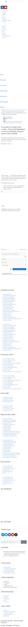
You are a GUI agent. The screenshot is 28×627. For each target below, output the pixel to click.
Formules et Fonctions (8, 302)
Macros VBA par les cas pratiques (10, 435)
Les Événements (6, 428)
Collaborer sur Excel (7, 320)
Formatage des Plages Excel (9, 298)
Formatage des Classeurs (8, 307)
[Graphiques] (1, 88)
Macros (4, 14)
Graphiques (3, 91)
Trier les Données (6, 314)
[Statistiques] (1, 98)
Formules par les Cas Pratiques (11, 121)
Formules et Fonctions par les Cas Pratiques (12, 371)
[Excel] (1, 71)
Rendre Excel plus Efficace (8, 301)
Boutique (4, 18)
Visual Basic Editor (7, 430)
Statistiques (4, 102)
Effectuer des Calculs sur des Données (11, 311)
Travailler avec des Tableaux (9, 310)
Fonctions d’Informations (8, 364)
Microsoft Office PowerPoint (9, 468)
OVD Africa (15, 625)
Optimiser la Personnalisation (9, 300)
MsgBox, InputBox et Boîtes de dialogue (11, 431)
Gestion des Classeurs (7, 305)
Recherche (3, 96)
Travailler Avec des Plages (8, 297)
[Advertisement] (14, 55)
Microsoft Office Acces (8, 467)
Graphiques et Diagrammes (9, 424)
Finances (3, 80)
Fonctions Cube (6, 370)
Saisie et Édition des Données (9, 295)
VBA (3, 16)
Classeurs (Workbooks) (8, 418)
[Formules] (1, 82)
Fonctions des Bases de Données (10, 367)
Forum (3, 17)
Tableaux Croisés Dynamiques (9, 317)
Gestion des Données (7, 423)
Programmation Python (8, 471)
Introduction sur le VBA (8, 397)
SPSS (4, 473)
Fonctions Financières (7, 368)
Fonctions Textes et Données (9, 360)
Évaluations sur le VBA (7, 401)
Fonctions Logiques (7, 361)
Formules (4, 13)
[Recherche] (1, 93)
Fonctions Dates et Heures (8, 358)
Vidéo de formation (6, 20)
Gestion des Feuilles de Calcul (9, 304)
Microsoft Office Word (7, 465)
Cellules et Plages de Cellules (9, 421)
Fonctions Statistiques (7, 365)
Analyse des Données (7, 315)
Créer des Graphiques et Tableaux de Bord (12, 318)
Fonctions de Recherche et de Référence (12, 363)
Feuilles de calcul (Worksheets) (9, 420)
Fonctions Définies (7, 425)
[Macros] (1, 104)
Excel (3, 11)
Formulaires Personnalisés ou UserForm (11, 433)
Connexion (24, 249)
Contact (4, 21)
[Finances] (1, 77)
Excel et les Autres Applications (9, 434)
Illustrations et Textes (7, 312)
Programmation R (7, 470)
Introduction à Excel (7, 294)
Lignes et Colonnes (7, 427)
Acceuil (4, 10)
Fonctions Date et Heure (8, 400)
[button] (14, 24)
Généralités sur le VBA (7, 398)
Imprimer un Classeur (7, 308)
